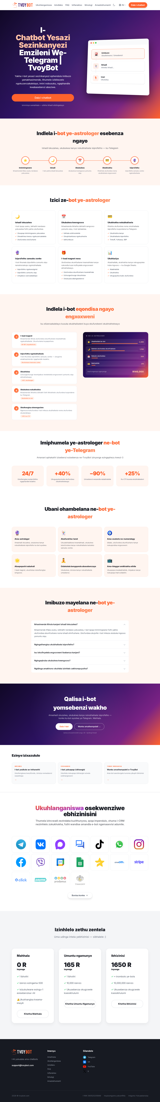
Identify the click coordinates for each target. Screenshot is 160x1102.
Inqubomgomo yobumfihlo (114, 1096)
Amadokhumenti (103, 5)
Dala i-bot (64, 726)
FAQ (67, 5)
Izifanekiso (77, 5)
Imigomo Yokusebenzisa (138, 1096)
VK (89, 1062)
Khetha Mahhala (33, 1014)
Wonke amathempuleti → (89, 726)
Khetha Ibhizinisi (127, 1004)
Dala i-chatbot (138, 5)
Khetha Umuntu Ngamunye (80, 1004)
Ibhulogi (88, 5)
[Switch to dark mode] (114, 5)
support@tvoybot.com (23, 1065)
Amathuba (51, 1057)
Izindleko (58, 5)
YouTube (91, 1066)
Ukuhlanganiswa (44, 5)
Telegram (91, 1057)
